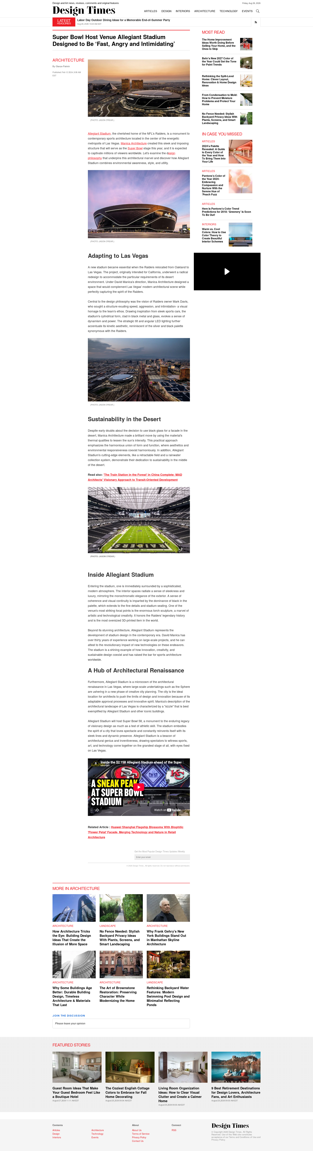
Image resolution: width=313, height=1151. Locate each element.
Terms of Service (140, 1133)
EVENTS (247, 11)
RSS (174, 1130)
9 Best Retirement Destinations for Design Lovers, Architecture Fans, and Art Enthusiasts (235, 1092)
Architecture (68, 60)
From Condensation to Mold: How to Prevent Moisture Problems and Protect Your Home (219, 99)
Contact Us (137, 1141)
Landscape (108, 926)
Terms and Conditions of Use (242, 1137)
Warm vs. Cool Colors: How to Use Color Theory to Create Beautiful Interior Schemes (214, 235)
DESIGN (166, 11)
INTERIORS (183, 11)
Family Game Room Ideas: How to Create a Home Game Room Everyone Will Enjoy (131, 20)
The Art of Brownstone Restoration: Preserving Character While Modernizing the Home (118, 994)
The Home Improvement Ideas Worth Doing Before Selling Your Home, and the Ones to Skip (219, 44)
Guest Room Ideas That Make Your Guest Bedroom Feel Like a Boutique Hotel (76, 1092)
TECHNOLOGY (229, 11)
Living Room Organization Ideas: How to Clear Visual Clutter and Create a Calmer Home (180, 1094)
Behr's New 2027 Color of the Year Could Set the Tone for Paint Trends (219, 61)
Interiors (209, 224)
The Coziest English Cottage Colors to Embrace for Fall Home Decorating (127, 1092)
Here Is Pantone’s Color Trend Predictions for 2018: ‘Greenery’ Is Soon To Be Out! (226, 212)
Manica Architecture (134, 143)
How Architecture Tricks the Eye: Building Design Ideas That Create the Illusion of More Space (71, 937)
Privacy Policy (218, 1139)
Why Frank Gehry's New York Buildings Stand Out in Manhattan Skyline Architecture (166, 937)
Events (94, 1137)
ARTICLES (150, 11)
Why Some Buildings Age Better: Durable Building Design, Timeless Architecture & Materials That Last (72, 996)
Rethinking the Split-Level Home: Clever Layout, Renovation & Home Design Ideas (219, 80)
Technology (97, 1133)
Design (56, 1133)
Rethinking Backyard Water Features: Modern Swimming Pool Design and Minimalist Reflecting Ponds (168, 996)
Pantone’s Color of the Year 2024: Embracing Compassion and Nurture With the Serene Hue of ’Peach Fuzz (213, 185)
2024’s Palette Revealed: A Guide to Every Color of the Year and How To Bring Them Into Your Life (214, 153)
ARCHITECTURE (204, 11)
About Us (137, 1130)
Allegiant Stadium (99, 133)
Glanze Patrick (63, 66)
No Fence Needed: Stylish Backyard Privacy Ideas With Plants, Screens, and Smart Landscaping (120, 937)
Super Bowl (135, 148)
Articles (208, 141)
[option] (169, 21)
